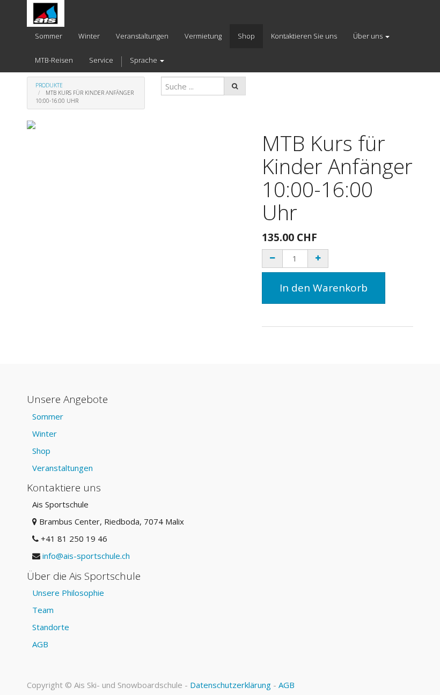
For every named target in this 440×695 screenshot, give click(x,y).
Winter (44, 433)
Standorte (50, 627)
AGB (40, 644)
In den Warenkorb (324, 288)
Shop (41, 450)
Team (43, 609)
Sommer (47, 416)
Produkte (49, 85)
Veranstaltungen (62, 467)
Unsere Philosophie (68, 592)
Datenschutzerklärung (230, 684)
